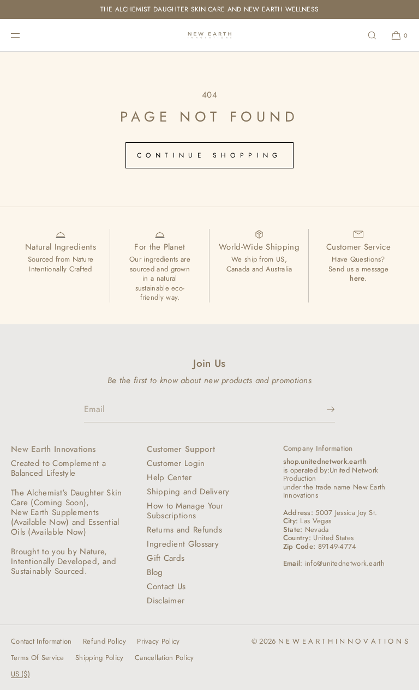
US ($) (20, 674)
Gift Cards (165, 558)
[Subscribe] (321, 409)
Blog (155, 572)
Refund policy (104, 641)
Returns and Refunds (184, 530)
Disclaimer (165, 601)
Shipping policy (99, 657)
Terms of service (37, 657)
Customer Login (176, 463)
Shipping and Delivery (188, 492)
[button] (372, 35)
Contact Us (166, 586)
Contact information (41, 641)
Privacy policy (158, 641)
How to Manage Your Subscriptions (185, 511)
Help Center (169, 477)
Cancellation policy (164, 657)
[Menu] (24, 35)
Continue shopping (209, 155)
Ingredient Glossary (183, 544)
